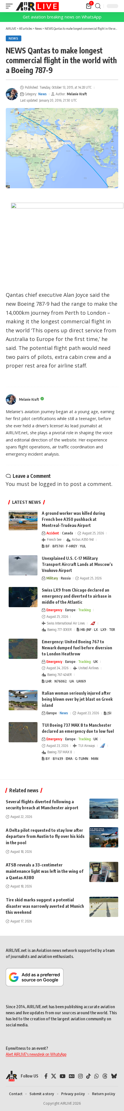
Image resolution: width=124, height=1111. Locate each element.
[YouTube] (62, 1076)
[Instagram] (80, 1076)
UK (95, 661)
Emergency (54, 610)
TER (112, 629)
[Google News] (71, 1076)
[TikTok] (88, 1076)
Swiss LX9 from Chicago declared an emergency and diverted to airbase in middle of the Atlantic (76, 596)
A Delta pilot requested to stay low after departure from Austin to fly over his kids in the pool (45, 836)
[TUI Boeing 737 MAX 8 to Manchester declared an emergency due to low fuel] (23, 732)
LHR (49, 681)
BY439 (58, 758)
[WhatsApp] (96, 1076)
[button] (11, 6)
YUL (83, 546)
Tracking (84, 610)
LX (96, 629)
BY (48, 758)
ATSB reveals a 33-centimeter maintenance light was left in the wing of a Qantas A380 (44, 871)
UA (71, 681)
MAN (94, 758)
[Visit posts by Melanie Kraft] (12, 94)
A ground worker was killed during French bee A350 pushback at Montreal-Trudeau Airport (73, 519)
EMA (69, 758)
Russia (66, 578)
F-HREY (71, 546)
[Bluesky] (114, 1076)
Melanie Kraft (77, 94)
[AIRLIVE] (37, 6)
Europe (70, 610)
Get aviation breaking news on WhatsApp (62, 17)
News (13, 38)
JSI (109, 713)
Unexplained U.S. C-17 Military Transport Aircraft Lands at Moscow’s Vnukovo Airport (77, 564)
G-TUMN (81, 758)
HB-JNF (85, 629)
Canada (67, 533)
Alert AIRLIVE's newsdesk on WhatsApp (36, 1054)
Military (52, 578)
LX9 (103, 629)
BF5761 (57, 546)
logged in (50, 483)
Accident (52, 533)
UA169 (81, 681)
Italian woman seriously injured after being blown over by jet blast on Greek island (77, 699)
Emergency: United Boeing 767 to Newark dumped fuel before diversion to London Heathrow (77, 647)
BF (48, 546)
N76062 (61, 681)
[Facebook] (46, 1076)
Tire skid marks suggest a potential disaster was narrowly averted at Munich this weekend (45, 906)
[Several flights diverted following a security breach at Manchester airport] (103, 809)
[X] (54, 1076)
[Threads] (105, 1076)
